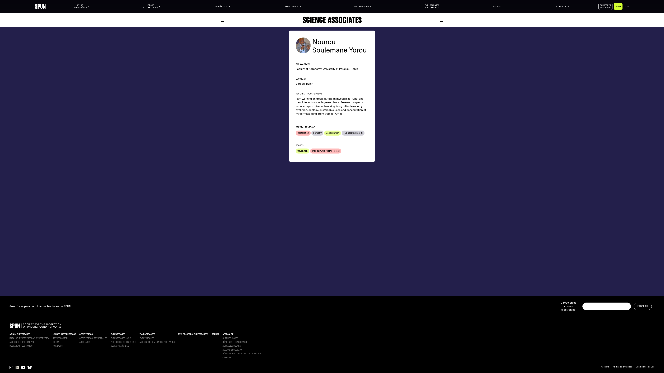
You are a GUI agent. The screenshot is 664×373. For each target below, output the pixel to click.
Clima (56, 342)
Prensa (497, 6)
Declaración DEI (120, 346)
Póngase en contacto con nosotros (242, 353)
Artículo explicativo (22, 342)
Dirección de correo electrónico (568, 306)
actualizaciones (232, 346)
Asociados (84, 342)
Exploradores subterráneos (432, 6)
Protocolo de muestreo (123, 342)
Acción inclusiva (232, 350)
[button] (81, 6)
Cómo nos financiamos (235, 342)
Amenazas (58, 346)
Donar (618, 6)
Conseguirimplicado (605, 6)
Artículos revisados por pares (157, 342)
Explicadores (147, 338)
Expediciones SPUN (121, 338)
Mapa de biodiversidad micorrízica (29, 338)
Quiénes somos (230, 338)
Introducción (60, 338)
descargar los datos (21, 346)
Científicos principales (93, 338)
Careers (227, 357)
